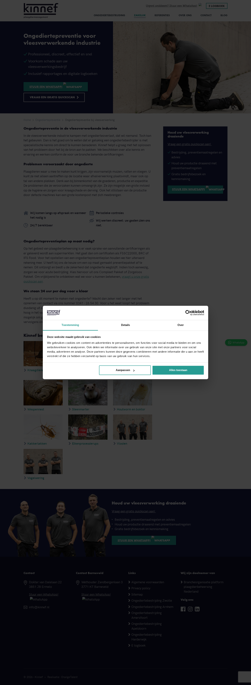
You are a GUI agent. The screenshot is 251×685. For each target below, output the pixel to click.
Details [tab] (125, 324)
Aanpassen (123, 370)
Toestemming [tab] (70, 324)
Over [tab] (181, 324)
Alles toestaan (178, 370)
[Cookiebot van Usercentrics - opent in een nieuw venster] (188, 313)
